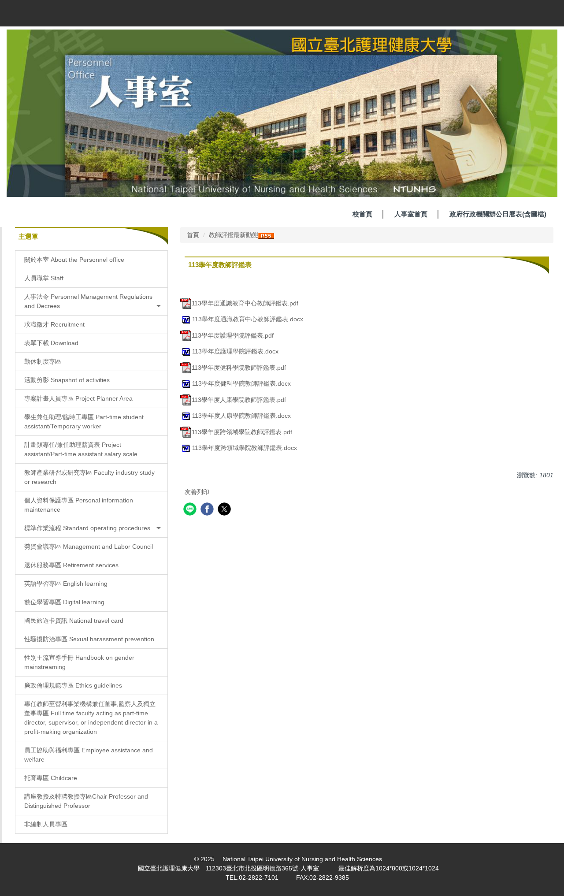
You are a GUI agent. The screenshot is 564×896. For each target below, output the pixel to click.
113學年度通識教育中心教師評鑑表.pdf (245, 303)
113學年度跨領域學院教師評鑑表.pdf (242, 431)
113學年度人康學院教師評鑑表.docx (241, 415)
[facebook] (208, 510)
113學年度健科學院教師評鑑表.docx (241, 383)
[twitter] (225, 510)
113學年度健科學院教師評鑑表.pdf (239, 367)
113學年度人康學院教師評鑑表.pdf (239, 399)
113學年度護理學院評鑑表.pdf (233, 335)
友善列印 (197, 491)
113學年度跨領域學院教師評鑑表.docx (244, 447)
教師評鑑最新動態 (233, 234)
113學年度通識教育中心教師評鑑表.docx (247, 319)
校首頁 (362, 214)
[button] (91, 301)
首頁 (193, 234)
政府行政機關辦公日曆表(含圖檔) (497, 214)
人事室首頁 (410, 214)
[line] (191, 510)
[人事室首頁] (282, 112)
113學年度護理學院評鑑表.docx (235, 351)
